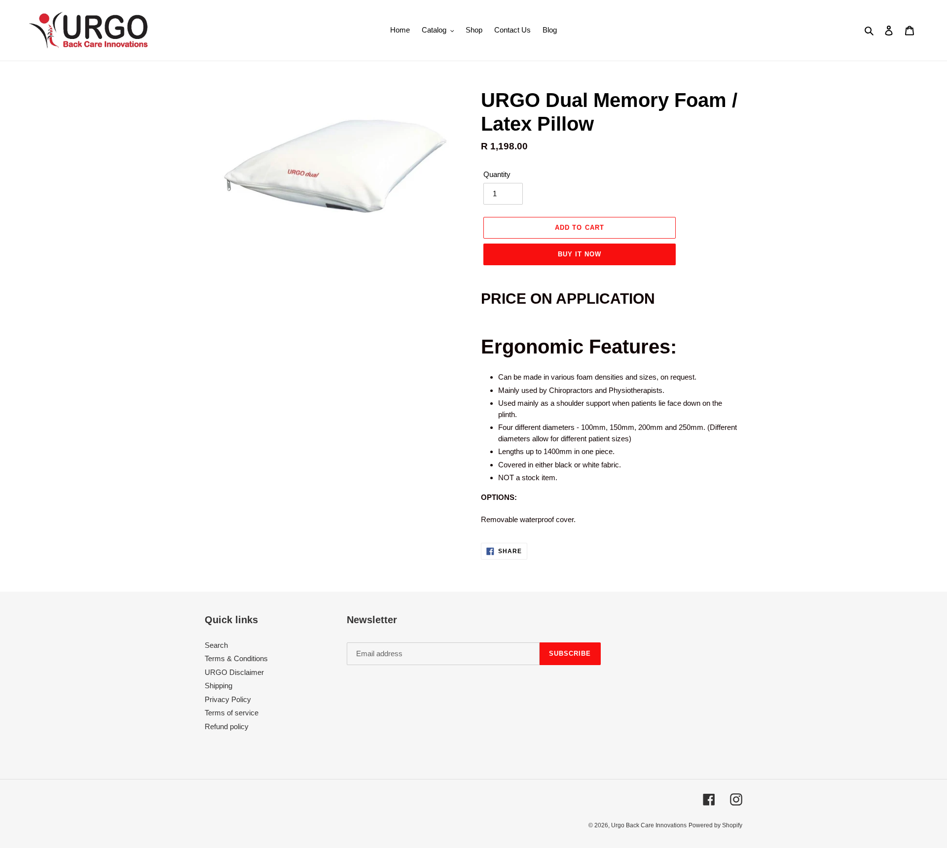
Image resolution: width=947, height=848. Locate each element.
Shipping (218, 685)
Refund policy (227, 726)
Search (216, 645)
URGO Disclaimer (234, 672)
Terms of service (231, 712)
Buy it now (579, 254)
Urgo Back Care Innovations (649, 825)
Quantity (496, 174)
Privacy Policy (228, 699)
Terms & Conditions (236, 658)
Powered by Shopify (715, 825)
